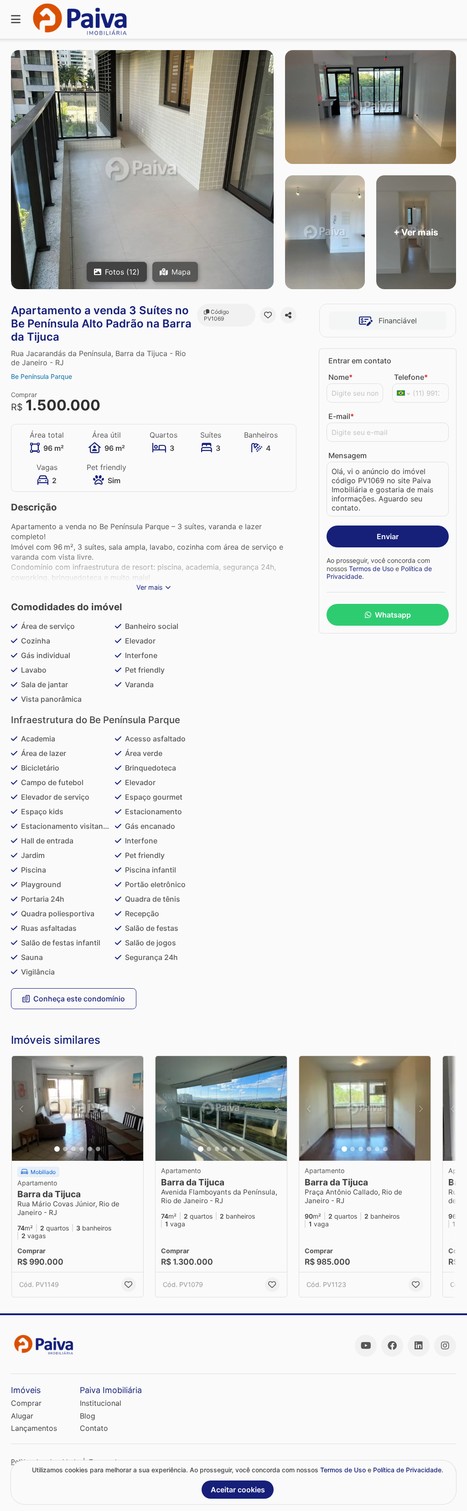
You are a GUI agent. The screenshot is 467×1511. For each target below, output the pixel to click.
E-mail (341, 416)
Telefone (411, 377)
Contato (94, 1428)
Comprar (26, 1403)
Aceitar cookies (238, 1489)
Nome (340, 377)
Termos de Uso (371, 568)
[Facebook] (392, 1346)
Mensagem (347, 455)
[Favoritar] (268, 315)
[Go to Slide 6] (98, 1149)
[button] (77, 1108)
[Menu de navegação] (16, 19)
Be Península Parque (41, 376)
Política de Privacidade (407, 1470)
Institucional (100, 1403)
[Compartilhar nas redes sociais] (288, 315)
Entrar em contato (359, 360)
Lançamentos (34, 1428)
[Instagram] (445, 1346)
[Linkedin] (419, 1346)
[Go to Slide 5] (90, 1149)
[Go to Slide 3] (73, 1149)
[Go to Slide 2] (65, 1149)
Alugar (22, 1415)
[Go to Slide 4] (81, 1149)
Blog (87, 1415)
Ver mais (149, 587)
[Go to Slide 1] (57, 1149)
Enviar (388, 536)
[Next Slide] (133, 1108)
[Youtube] (366, 1346)
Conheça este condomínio (79, 998)
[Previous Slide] (21, 1108)
